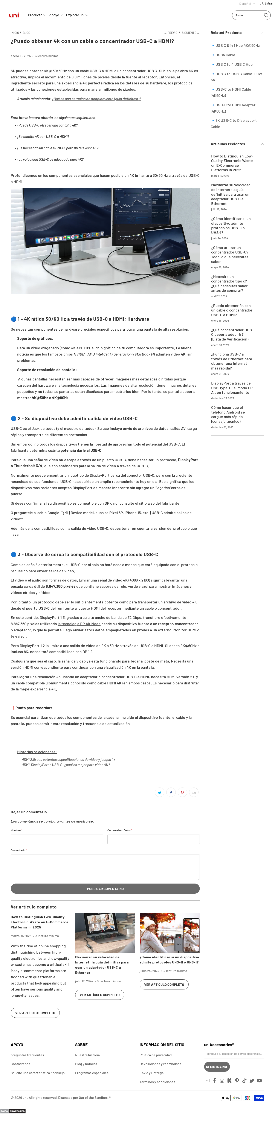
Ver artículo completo (35, 1013)
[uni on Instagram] (222, 1080)
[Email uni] (207, 1080)
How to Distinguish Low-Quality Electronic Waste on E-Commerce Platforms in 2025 (40, 922)
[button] (247, 3)
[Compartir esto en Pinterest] (182, 792)
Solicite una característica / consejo (38, 1073)
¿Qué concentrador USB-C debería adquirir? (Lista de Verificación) (232, 334)
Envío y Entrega (151, 1073)
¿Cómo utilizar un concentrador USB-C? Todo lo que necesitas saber (229, 254)
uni (25, 1097)
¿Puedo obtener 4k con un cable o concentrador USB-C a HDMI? (231, 310)
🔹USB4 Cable (223, 54)
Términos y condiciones (157, 1082)
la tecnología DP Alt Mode (79, 623)
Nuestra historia (87, 1055)
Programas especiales (91, 1073)
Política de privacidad (156, 1055)
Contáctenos (20, 1064)
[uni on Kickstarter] (229, 1080)
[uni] (14, 15)
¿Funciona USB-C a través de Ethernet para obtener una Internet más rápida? (231, 361)
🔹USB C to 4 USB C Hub (232, 64)
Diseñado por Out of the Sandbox (83, 1097)
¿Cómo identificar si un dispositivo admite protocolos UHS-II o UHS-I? (231, 225)
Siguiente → (191, 33)
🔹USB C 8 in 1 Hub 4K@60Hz (235, 45)
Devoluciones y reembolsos (160, 1064)
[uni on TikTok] (244, 1080)
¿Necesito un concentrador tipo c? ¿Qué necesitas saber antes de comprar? (229, 283)
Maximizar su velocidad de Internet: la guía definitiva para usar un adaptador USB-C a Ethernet (231, 194)
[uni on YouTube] (259, 1080)
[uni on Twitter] (252, 1080)
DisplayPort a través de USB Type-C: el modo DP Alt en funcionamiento (232, 388)
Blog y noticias (86, 1064)
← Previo (170, 33)
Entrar (269, 3)
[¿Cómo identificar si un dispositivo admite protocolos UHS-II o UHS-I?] (170, 933)
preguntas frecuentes (27, 1055)
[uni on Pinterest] (237, 1080)
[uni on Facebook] (215, 1080)
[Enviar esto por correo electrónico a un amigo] (194, 792)
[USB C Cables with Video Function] (105, 292)
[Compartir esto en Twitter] (159, 792)
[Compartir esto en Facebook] (171, 792)
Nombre (16, 830)
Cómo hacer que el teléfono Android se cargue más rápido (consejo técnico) (228, 414)
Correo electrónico (119, 830)
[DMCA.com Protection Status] (13, 1112)
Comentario (19, 850)
